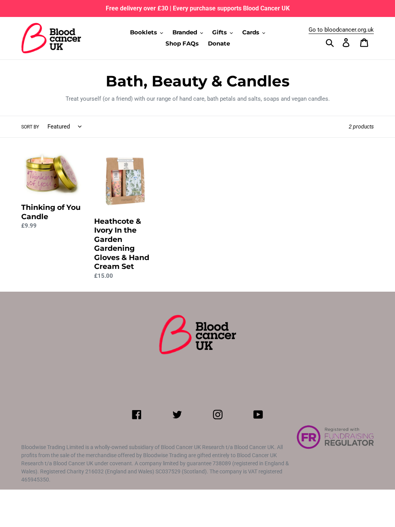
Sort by (30, 127)
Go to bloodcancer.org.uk (341, 29)
